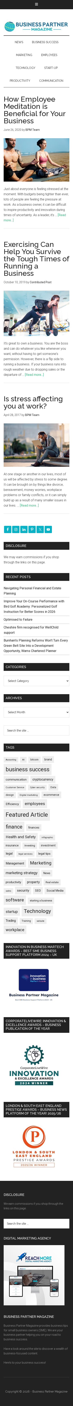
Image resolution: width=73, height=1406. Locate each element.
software (15, 900)
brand (48, 759)
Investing (30, 845)
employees (35, 803)
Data (53, 787)
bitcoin (34, 759)
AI (23, 759)
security (23, 890)
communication (16, 779)
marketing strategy (22, 873)
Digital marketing (29, 795)
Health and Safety (21, 837)
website (40, 921)
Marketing (41, 863)
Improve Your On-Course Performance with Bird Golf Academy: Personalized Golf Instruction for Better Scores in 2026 (34, 606)
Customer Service (15, 787)
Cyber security (37, 787)
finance (14, 827)
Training (26, 921)
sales (8, 891)
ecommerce (51, 794)
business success (27, 769)
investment (48, 845)
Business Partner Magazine (36, 26)
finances (33, 827)
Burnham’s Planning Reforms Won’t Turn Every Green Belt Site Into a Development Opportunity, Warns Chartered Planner (36, 646)
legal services (25, 854)
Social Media (55, 890)
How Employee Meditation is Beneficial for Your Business (34, 110)
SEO (38, 890)
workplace (15, 929)
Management (15, 863)
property (33, 882)
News (46, 873)
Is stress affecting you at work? (33, 402)
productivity (13, 882)
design (10, 794)
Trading (11, 921)
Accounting (11, 759)
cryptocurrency (42, 779)
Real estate (52, 882)
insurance (12, 845)
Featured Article (27, 814)
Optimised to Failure (18, 619)
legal (9, 853)
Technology (37, 911)
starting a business (41, 900)
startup (12, 911)
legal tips (44, 853)
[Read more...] (34, 375)
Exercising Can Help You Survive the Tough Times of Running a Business (36, 258)
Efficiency (12, 804)
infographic (47, 837)
